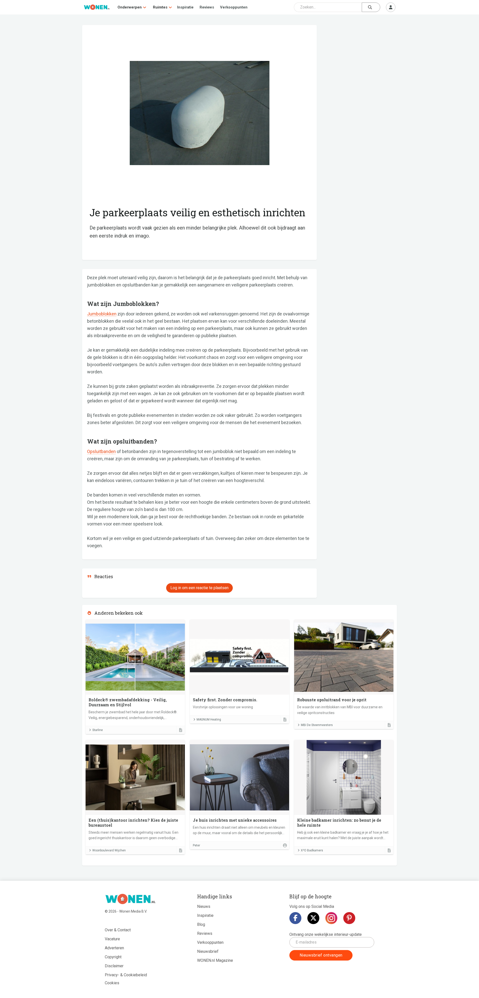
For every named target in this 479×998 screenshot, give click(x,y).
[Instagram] (331, 918)
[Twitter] (313, 918)
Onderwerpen (130, 7)
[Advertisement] (359, 61)
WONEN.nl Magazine (215, 960)
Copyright (113, 957)
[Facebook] (295, 918)
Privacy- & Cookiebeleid (126, 975)
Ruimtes (160, 7)
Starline (97, 730)
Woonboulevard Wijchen (109, 850)
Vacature (112, 939)
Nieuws (203, 906)
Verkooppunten (233, 7)
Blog (201, 924)
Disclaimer (114, 966)
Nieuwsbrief (208, 951)
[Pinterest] (349, 918)
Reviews (207, 7)
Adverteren (114, 948)
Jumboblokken (102, 313)
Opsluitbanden (101, 451)
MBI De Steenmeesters (317, 725)
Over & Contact (118, 930)
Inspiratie (185, 7)
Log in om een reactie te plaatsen (199, 587)
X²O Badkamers (312, 850)
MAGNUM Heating (209, 719)
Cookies (112, 983)
